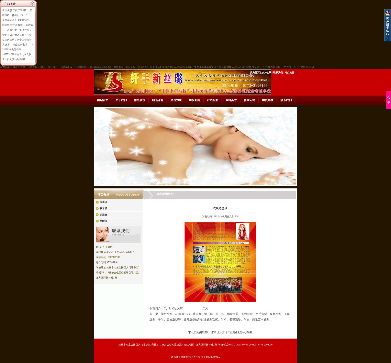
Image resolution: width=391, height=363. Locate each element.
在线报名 (213, 100)
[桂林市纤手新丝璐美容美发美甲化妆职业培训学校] (220, 300)
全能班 (103, 221)
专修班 (103, 202)
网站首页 (103, 100)
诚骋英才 (231, 100)
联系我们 (278, 72)
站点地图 (289, 72)
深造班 (103, 214)
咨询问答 (249, 100)
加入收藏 (266, 72)
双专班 (103, 208)
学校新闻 (194, 100)
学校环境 (267, 100)
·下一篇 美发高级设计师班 (202, 332)
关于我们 (121, 100)
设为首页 (255, 72)
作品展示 (139, 100)
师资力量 (176, 100)
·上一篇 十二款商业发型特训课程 (234, 332)
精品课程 (158, 100)
